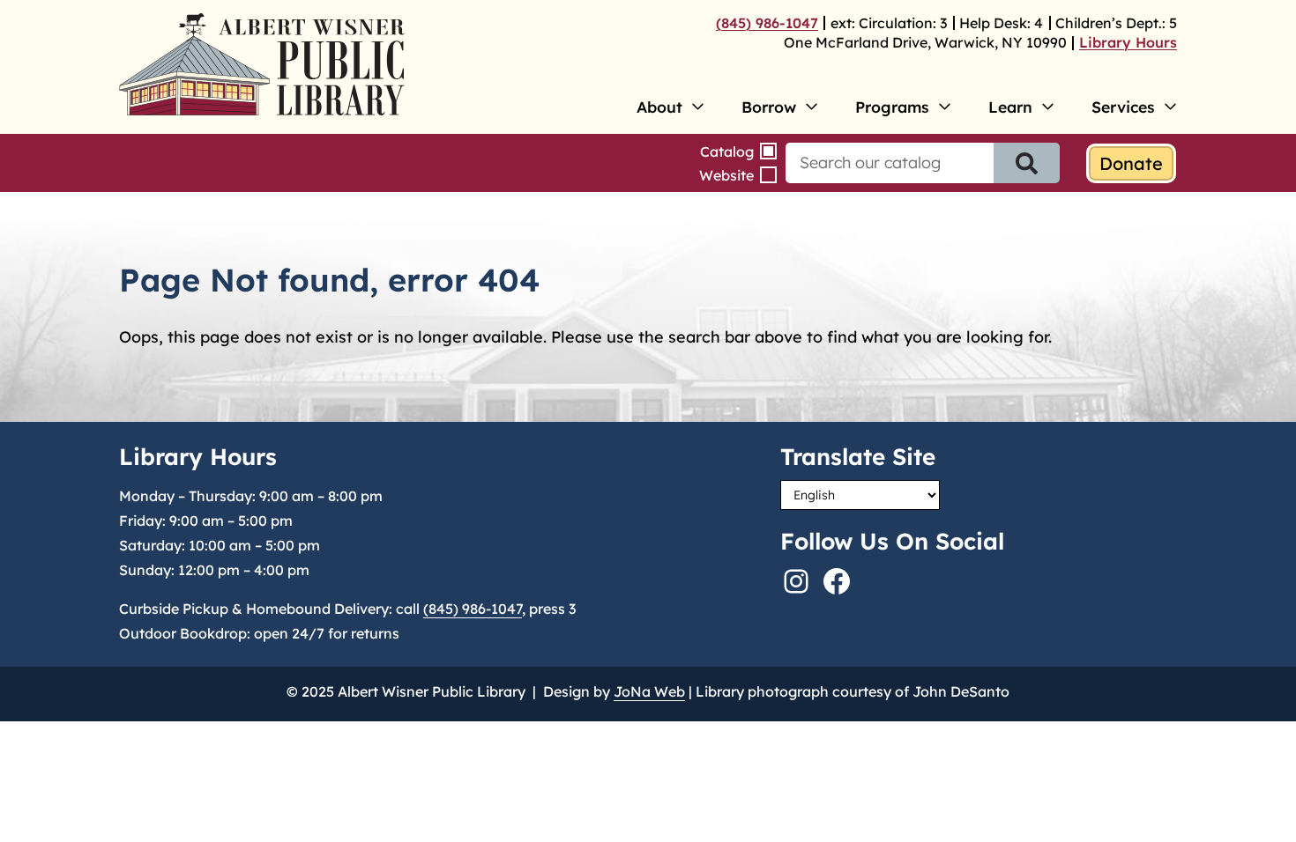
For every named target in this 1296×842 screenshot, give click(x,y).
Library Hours (1128, 42)
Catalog (727, 151)
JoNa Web (649, 691)
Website (726, 175)
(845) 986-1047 (767, 23)
